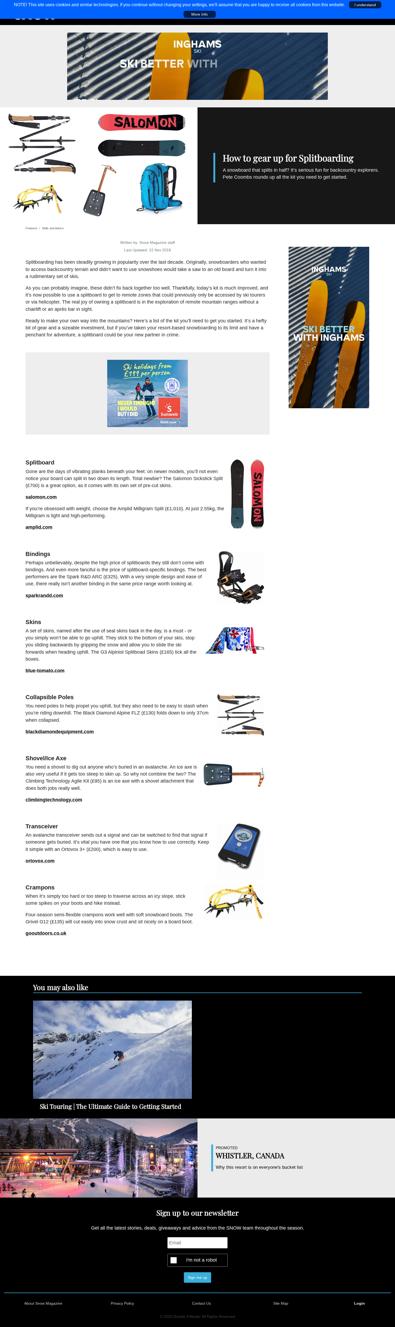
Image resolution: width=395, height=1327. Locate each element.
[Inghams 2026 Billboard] (197, 66)
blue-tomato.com (45, 670)
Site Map (280, 1303)
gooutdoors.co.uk (46, 933)
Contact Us (201, 1303)
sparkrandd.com (44, 595)
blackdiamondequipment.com (60, 731)
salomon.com (41, 497)
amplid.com (39, 527)
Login (359, 1303)
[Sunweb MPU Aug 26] (148, 393)
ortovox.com (40, 861)
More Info (199, 14)
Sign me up (197, 1277)
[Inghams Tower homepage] (329, 327)
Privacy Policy (122, 1303)
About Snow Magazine (43, 1303)
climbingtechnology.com (54, 799)
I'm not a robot (201, 1260)
